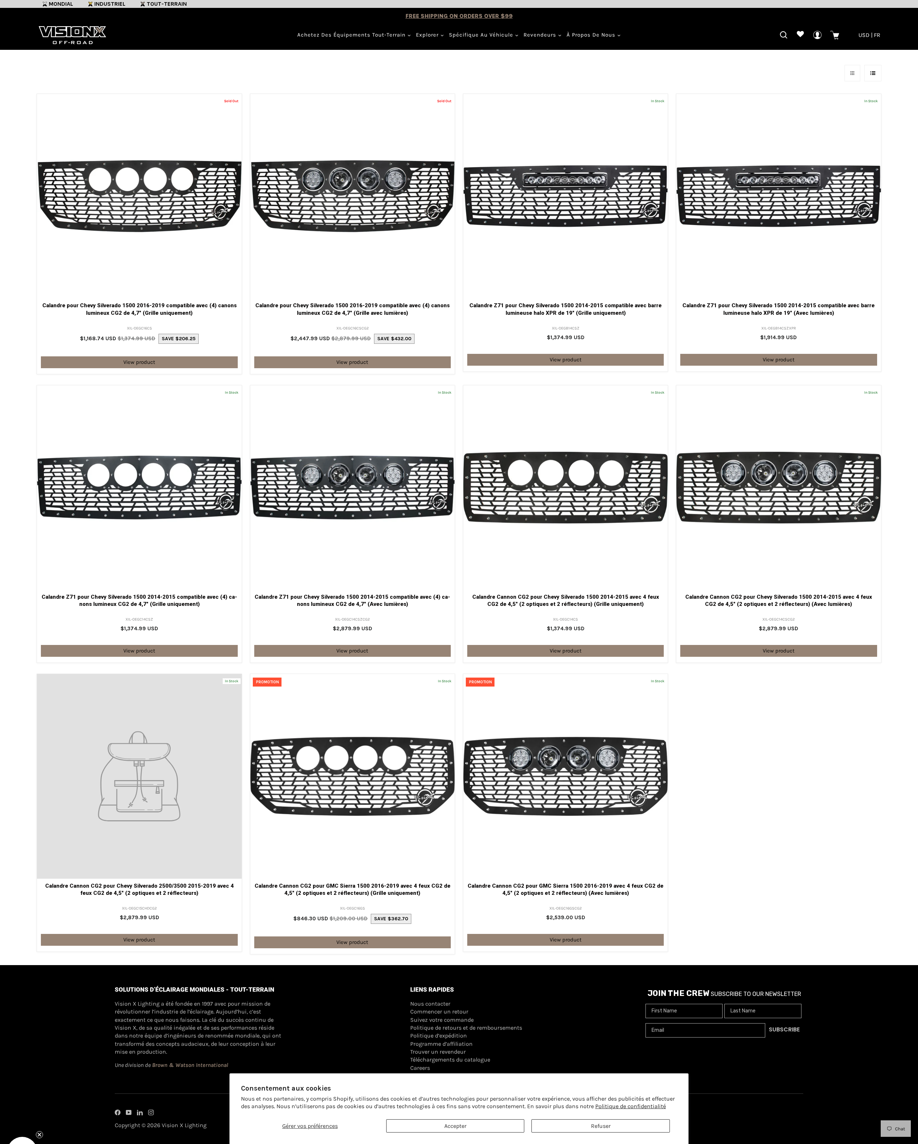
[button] (22, 1122)
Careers (420, 1067)
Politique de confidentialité (630, 1106)
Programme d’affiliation (441, 1043)
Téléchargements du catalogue (450, 1059)
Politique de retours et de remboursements (466, 1027)
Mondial (61, 3)
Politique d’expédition (438, 1035)
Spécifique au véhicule (482, 35)
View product (139, 362)
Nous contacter (430, 1003)
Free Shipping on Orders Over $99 (459, 16)
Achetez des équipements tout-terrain (352, 35)
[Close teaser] (39, 1104)
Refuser (601, 1125)
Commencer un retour (439, 1011)
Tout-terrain (167, 3)
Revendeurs (541, 35)
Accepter (455, 1125)
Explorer (428, 35)
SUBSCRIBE (784, 1029)
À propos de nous (592, 35)
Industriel (110, 3)
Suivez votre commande (442, 1019)
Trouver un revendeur (438, 1051)
